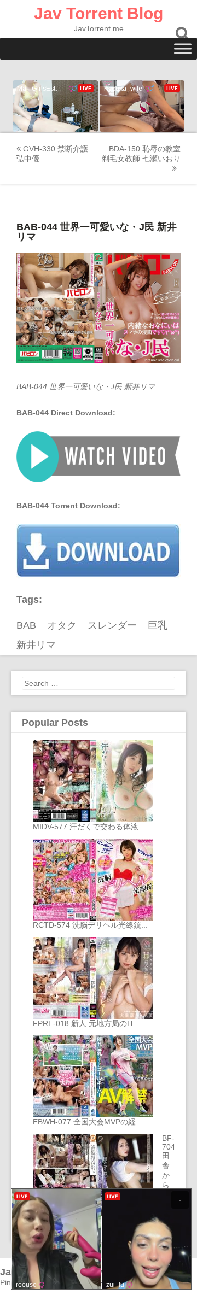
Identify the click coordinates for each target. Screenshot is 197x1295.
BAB (26, 625)
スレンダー (112, 625)
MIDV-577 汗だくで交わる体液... (89, 826)
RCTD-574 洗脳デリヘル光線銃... (90, 925)
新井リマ (36, 645)
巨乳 (157, 625)
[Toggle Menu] (183, 48)
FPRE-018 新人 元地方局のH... (86, 1023)
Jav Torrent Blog (98, 13)
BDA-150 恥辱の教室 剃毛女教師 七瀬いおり (141, 153)
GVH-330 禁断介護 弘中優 (52, 153)
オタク (62, 625)
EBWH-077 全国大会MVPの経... (87, 1121)
